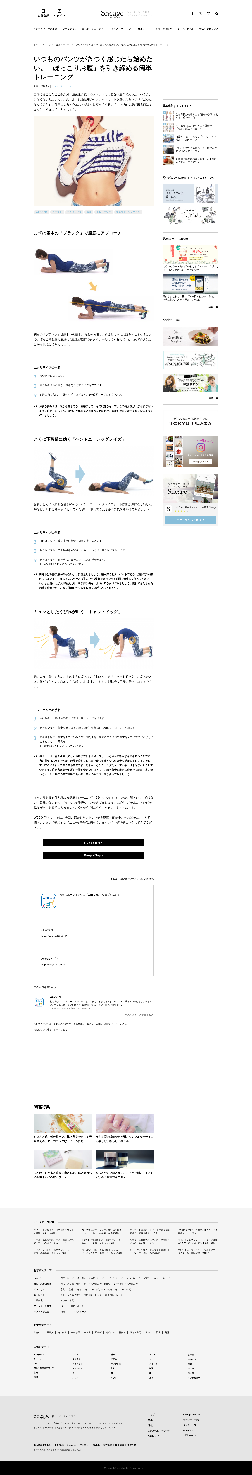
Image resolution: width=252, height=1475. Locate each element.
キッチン (38, 1359)
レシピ (37, 1278)
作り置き (76, 1359)
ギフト (114, 1377)
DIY (35, 1363)
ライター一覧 (189, 1425)
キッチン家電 (67, 1300)
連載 (150, 1425)
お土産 (191, 1354)
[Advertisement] (64, 1064)
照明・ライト (75, 1289)
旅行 (151, 1377)
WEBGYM (41, 212)
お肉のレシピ (133, 1278)
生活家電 (38, 1300)
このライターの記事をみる (139, 1015)
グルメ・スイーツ (77, 1311)
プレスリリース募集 (90, 1445)
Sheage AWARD (191, 1414)
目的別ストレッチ (93, 1295)
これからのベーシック (159, 1431)
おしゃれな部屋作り (44, 1284)
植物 (36, 1377)
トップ (37, 44)
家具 (63, 1289)
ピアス (114, 1359)
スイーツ (153, 1364)
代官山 (37, 1332)
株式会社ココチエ (54, 1450)
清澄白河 (110, 1332)
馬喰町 (98, 1332)
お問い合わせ (189, 1435)
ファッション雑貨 (42, 1306)
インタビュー (194, 1377)
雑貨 (63, 1311)
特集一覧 (213, 307)
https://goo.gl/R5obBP (54, 935)
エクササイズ (74, 212)
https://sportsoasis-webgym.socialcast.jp (70, 1008)
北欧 (113, 1368)
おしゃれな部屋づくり (44, 1368)
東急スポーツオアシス (128, 212)
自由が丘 (62, 1332)
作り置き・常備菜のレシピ (90, 1278)
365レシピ (153, 1436)
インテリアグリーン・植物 (98, 1289)
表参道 (87, 1332)
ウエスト (57, 212)
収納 (36, 1372)
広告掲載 (107, 1445)
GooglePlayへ (93, 855)
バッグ (64, 1306)
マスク (191, 1368)
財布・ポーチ (77, 1306)
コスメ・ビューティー (58, 44)
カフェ (152, 1354)
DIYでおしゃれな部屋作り (127, 1284)
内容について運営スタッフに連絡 (50, 1029)
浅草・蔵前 (135, 1332)
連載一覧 (213, 398)
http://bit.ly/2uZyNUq (53, 964)
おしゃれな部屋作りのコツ (97, 1284)
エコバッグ (193, 1359)
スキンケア (77, 1368)
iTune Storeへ (93, 842)
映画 (151, 1368)
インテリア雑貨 (123, 1289)
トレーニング (104, 212)
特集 (150, 1420)
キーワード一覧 (191, 1419)
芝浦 (167, 1332)
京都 (190, 1364)
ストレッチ (39, 1295)
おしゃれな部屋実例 (70, 1284)
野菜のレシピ (67, 1278)
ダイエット (77, 1364)
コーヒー (153, 1359)
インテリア (39, 1289)
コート (75, 1373)
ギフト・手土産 (41, 1311)
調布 (158, 1332)
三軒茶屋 (75, 1332)
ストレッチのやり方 (70, 1295)
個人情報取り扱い (42, 1445)
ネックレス (116, 1364)
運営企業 (131, 1445)
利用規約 (59, 1445)
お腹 (89, 212)
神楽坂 (122, 1332)
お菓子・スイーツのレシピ (156, 1278)
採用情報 (119, 1445)
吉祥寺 (148, 1332)
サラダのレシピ (115, 1278)
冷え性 (191, 1373)
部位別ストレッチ (114, 1295)
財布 (113, 1354)
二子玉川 (49, 1332)
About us (71, 1445)
